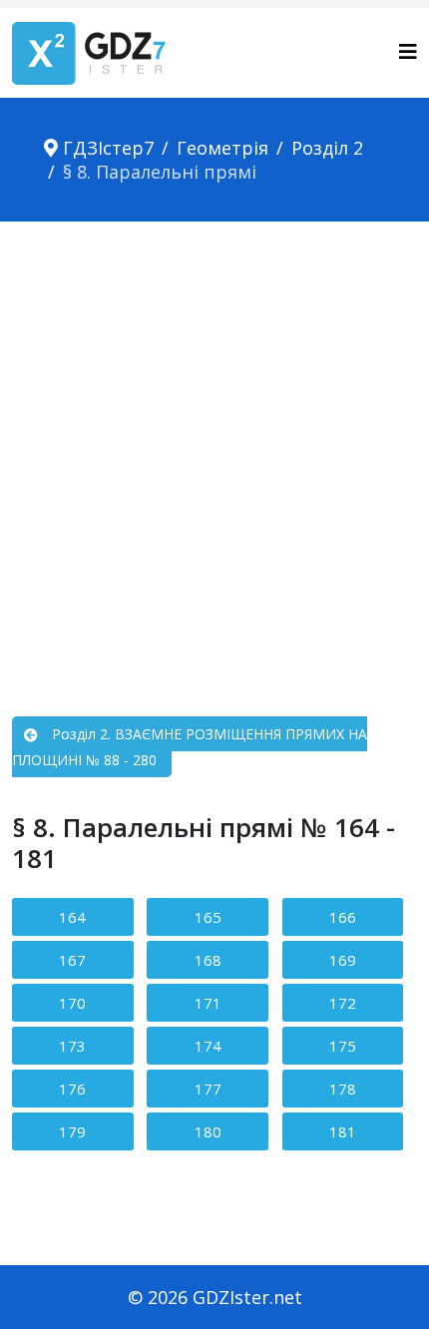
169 (342, 960)
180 (208, 1131)
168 (208, 960)
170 (72, 1003)
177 (208, 1089)
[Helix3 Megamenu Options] (408, 51)
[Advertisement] (214, 446)
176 (72, 1089)
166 (342, 917)
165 (208, 917)
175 (342, 1046)
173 (72, 1046)
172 (342, 1003)
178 (342, 1089)
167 (72, 960)
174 (208, 1046)
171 (208, 1003)
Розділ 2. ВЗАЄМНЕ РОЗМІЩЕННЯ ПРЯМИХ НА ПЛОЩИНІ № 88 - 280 (189, 746)
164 (72, 917)
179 (72, 1131)
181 (342, 1131)
